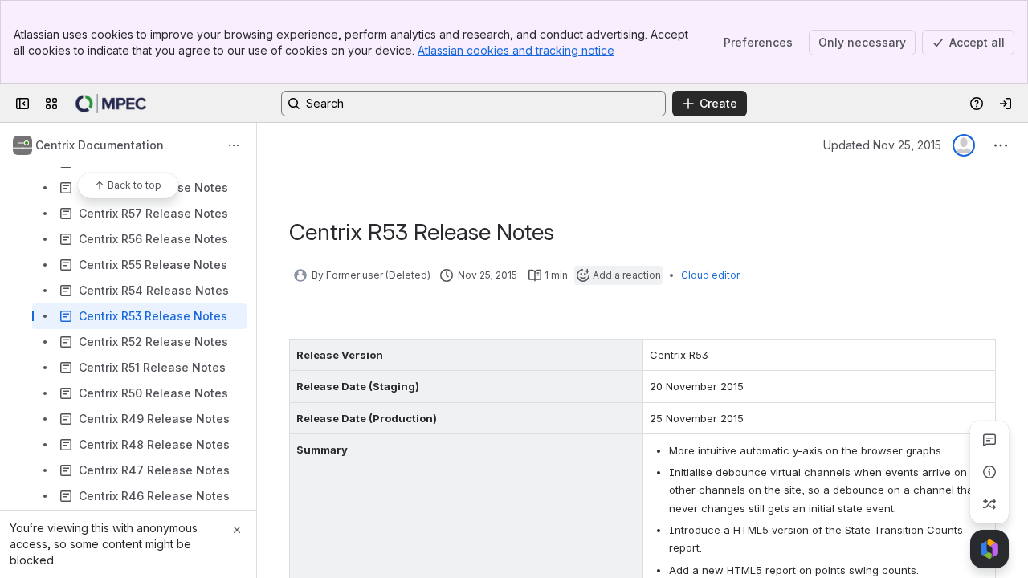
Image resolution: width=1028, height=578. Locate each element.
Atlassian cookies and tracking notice (516, 50)
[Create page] (989, 504)
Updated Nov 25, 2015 (882, 145)
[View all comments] (989, 440)
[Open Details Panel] (989, 472)
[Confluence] (110, 103)
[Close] (237, 529)
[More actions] (233, 145)
